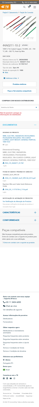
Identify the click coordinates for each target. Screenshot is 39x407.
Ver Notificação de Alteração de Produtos (17, 201)
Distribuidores (8, 319)
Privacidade (16, 393)
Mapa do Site (7, 398)
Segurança (29, 396)
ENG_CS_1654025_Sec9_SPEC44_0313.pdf (20, 178)
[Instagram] (14, 378)
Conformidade (11, 220)
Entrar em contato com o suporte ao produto (19, 243)
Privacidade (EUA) (27, 393)
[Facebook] (4, 378)
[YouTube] (11, 378)
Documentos (10, 125)
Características (11, 212)
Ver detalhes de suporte (12, 310)
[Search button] (24, 6)
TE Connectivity (5, 7)
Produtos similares (19, 84)
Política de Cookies (8, 396)
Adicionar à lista (11, 78)
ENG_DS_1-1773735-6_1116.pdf (16, 189)
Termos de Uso (7, 393)
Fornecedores (8, 322)
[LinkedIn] (7, 378)
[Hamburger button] (34, 7)
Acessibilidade (20, 396)
